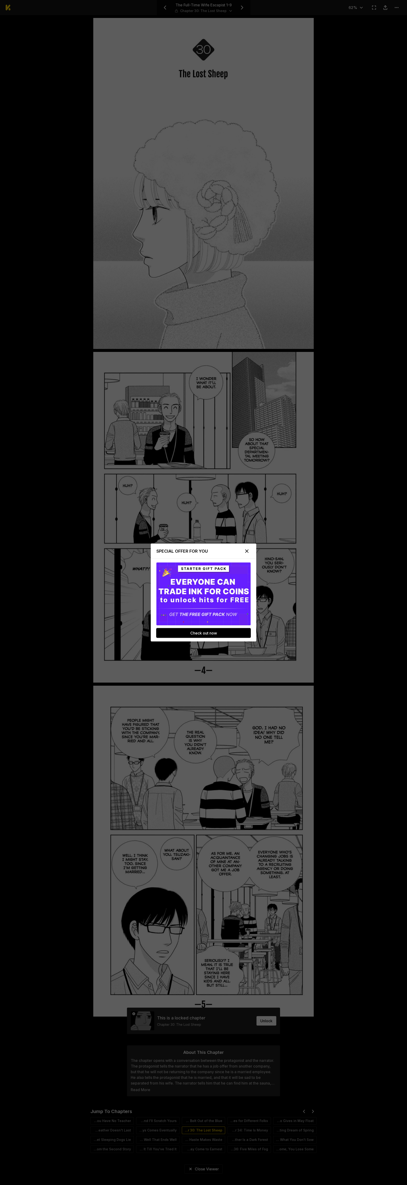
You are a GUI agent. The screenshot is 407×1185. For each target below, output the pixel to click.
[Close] (247, 551)
